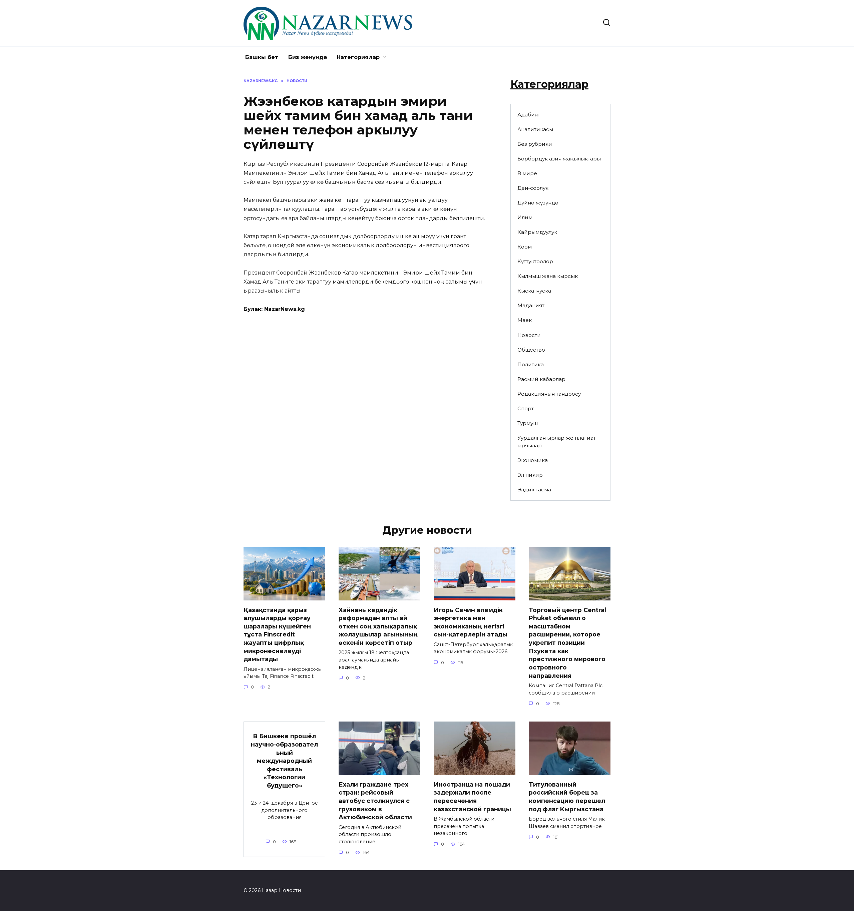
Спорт (525, 408)
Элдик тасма (534, 489)
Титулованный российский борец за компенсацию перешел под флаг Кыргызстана (567, 797)
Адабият (528, 114)
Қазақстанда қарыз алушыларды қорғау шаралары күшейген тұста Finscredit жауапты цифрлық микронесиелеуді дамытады (277, 634)
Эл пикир (530, 475)
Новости (529, 335)
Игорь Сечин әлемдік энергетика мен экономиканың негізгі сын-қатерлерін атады (470, 622)
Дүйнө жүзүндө (537, 202)
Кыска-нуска (534, 291)
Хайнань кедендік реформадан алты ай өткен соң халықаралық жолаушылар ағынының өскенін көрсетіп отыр (378, 626)
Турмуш (527, 423)
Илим (524, 217)
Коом (524, 247)
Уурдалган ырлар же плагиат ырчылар (556, 442)
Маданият (530, 305)
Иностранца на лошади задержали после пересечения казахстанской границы (472, 797)
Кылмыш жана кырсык (547, 276)
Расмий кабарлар (541, 379)
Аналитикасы (535, 129)
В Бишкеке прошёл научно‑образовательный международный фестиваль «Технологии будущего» (284, 761)
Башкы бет (261, 57)
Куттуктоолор (535, 261)
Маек (524, 320)
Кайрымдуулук (537, 232)
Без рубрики (534, 144)
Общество (531, 350)
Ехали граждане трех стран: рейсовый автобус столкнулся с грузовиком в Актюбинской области (375, 801)
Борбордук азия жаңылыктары (559, 158)
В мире (527, 173)
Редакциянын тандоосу (549, 394)
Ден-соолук (532, 188)
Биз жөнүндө (307, 57)
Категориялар (358, 57)
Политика (530, 364)
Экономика (532, 460)
